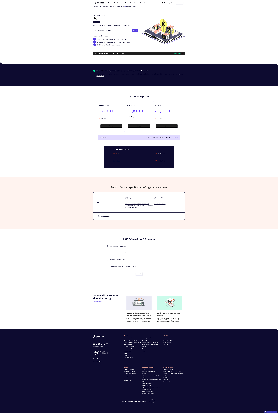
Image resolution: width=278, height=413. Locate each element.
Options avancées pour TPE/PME (150, 344)
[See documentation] (118, 153)
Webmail (144, 346)
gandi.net (96, 6)
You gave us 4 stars (98, 346)
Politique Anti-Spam (146, 385)
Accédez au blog (97, 301)
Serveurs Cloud (128, 378)
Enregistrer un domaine (129, 369)
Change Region (97, 358)
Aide (172, 3)
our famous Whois (140, 401)
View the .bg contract (159, 203)
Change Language (97, 361)
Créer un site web (113, 3)
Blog (165, 3)
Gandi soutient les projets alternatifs (172, 371)
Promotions (143, 3)
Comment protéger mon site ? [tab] (118, 259)
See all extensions (178, 53)
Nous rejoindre (167, 381)
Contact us (161, 153)
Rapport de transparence (148, 393)
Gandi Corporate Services (148, 338)
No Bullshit (166, 377)
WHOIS (143, 351)
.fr (118, 53)
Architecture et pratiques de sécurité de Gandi (173, 374)
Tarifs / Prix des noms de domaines (117, 6)
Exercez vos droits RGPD (148, 391)
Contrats (144, 373)
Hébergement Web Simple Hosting (132, 342)
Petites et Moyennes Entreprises (150, 342)
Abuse (143, 369)
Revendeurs (144, 340)
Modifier (176, 137)
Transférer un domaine (129, 371)
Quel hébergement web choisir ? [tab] (118, 246)
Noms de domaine (104, 6)
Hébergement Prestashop (130, 348)
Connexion (179, 2)
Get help (139, 274)
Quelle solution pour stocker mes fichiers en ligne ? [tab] (123, 266)
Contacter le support (168, 338)
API (142, 348)
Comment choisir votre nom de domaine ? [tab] (121, 253)
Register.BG (128, 199)
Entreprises (133, 3)
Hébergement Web (128, 375)
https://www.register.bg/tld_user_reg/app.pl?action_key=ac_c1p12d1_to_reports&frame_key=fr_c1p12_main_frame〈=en (139, 205)
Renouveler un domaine (130, 373)
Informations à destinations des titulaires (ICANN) (151, 380)
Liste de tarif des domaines (130, 340)
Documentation (167, 342)
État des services (167, 340)
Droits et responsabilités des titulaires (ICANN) (151, 376)
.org (115, 53)
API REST (165, 344)
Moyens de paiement (147, 383)
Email (125, 353)
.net (123, 53)
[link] (94, 344)
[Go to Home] (99, 3)
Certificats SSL (127, 355)
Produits (124, 3)
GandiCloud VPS (128, 351)
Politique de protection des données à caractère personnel (151, 388)
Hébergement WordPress (130, 344)
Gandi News (166, 379)
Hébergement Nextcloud (130, 346)
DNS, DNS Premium (128, 357)
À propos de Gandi (168, 369)
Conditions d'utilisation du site (149, 371)
